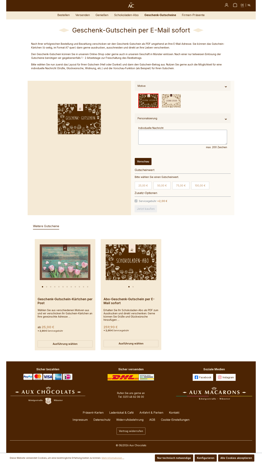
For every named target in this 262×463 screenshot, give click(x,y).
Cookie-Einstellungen (175, 419)
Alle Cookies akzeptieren (236, 457)
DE (242, 4)
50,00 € (162, 185)
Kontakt (174, 412)
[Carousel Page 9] (75, 286)
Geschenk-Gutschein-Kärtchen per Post (65, 301)
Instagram (228, 377)
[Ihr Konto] (226, 5)
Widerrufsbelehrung (129, 419)
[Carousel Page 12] (87, 286)
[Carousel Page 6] (63, 286)
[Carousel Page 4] (54, 286)
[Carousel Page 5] (59, 286)
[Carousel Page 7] (67, 286)
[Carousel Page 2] (46, 286)
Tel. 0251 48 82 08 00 (131, 396)
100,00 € (200, 185)
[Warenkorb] (235, 5)
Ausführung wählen (65, 343)
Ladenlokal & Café (121, 412)
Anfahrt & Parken (151, 412)
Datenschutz (102, 419)
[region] (77, 119)
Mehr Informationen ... (113, 458)
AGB (152, 419)
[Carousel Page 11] (83, 286)
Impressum (80, 419)
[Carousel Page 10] (79, 286)
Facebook (205, 377)
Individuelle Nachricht (150, 127)
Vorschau (143, 161)
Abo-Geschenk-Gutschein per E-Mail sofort (129, 301)
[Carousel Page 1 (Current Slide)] (42, 286)
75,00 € (181, 185)
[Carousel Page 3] (50, 286)
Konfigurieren (205, 457)
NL (249, 5)
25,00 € (143, 185)
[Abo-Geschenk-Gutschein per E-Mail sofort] (131, 262)
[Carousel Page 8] (71, 286)
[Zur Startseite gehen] (131, 5)
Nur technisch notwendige (174, 457)
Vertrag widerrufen (131, 431)
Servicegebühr (153, 201)
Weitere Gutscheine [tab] (46, 226)
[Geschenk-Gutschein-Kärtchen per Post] (65, 262)
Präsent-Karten (93, 412)
